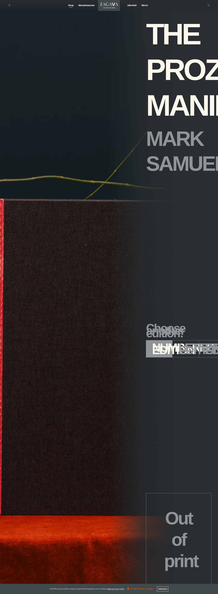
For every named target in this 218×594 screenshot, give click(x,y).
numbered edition (162, 349)
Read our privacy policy (116, 589)
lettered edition (188, 349)
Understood (162, 589)
